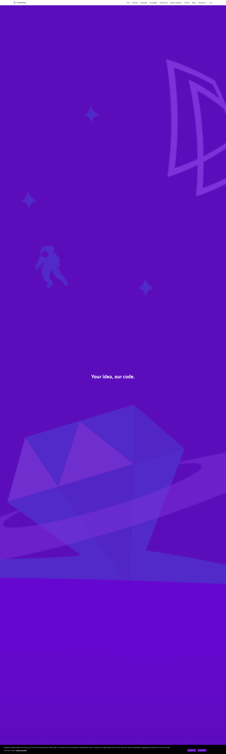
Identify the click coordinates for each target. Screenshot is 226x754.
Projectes (143, 3)
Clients (186, 3)
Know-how (163, 3)
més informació (21, 750)
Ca (210, 3)
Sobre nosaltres (176, 3)
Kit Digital (153, 3)
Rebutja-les (191, 750)
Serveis (135, 3)
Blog (193, 3)
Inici (128, 3)
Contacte (201, 3)
